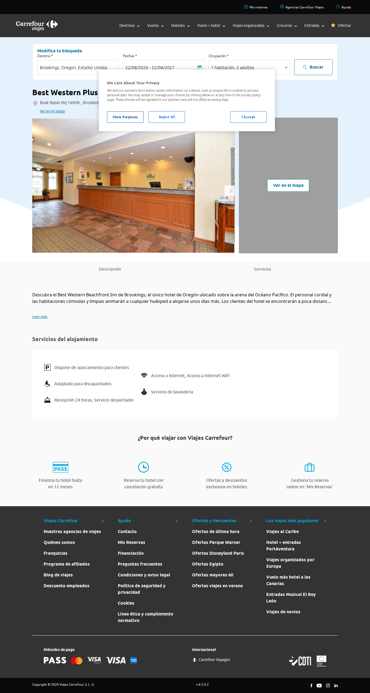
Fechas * (130, 56)
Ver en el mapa (52, 111)
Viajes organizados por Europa (290, 563)
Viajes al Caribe (282, 531)
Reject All (167, 117)
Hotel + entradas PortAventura (283, 545)
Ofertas (344, 25)
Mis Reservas (131, 542)
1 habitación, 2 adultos (232, 67)
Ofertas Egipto (207, 564)
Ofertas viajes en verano (217, 585)
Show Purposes (125, 117)
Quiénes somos (59, 542)
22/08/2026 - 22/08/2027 (149, 67)
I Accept (248, 117)
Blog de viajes (58, 575)
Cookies (126, 603)
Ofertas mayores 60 (212, 575)
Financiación (131, 553)
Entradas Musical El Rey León (291, 598)
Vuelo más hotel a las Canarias (288, 580)
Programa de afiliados (67, 564)
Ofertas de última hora (215, 531)
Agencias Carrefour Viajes (304, 7)
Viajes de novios (283, 611)
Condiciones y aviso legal (144, 575)
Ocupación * (219, 56)
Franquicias (55, 553)
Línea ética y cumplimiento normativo (145, 617)
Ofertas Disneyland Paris (218, 553)
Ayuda (346, 7)
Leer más (39, 317)
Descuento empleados (66, 585)
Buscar (317, 67)
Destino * (45, 56)
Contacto (127, 531)
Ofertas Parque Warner (216, 542)
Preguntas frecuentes (140, 564)
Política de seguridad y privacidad (141, 589)
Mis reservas (258, 7)
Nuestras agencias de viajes (72, 531)
